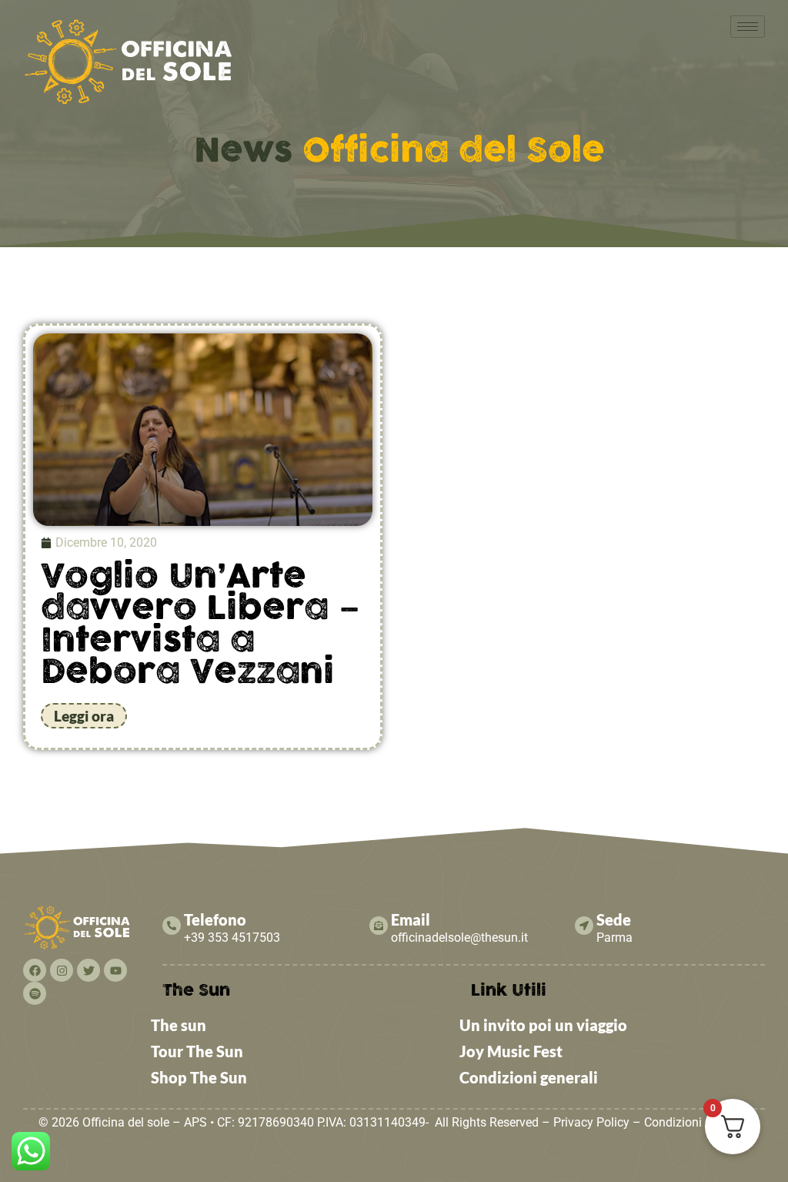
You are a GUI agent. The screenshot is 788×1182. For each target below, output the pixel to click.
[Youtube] (115, 970)
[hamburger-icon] (747, 26)
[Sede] (584, 925)
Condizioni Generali (697, 1122)
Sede (613, 919)
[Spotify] (34, 993)
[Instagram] (61, 970)
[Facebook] (34, 970)
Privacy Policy (591, 1122)
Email (410, 919)
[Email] (378, 925)
